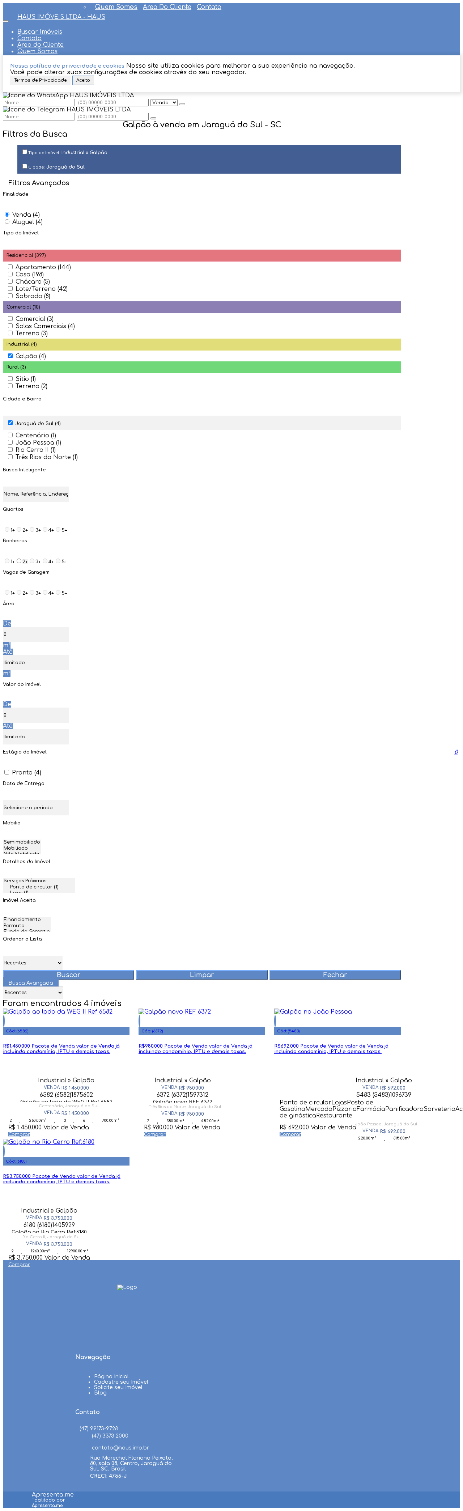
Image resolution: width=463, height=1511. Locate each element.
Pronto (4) (26, 772)
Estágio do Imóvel (25, 752)
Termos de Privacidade (40, 80)
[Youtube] (127, 1325)
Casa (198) (30, 274)
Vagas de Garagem (26, 572)
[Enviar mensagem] (182, 104)
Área (8, 603)
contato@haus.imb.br (120, 1448)
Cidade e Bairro (22, 399)
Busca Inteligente (24, 469)
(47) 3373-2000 (110, 1436)
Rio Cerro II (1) (36, 450)
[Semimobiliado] (22, 843)
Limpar (202, 975)
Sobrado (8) (33, 296)
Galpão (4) (31, 356)
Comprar (19, 1134)
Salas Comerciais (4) (45, 326)
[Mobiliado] (22, 849)
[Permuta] (27, 926)
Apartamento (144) (43, 267)
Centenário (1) (36, 435)
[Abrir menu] (6, 19)
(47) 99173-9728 (99, 1428)
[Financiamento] (27, 920)
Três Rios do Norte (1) (47, 457)
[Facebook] (127, 1311)
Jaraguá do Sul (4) (38, 423)
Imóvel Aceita (19, 900)
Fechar (335, 975)
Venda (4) (26, 215)
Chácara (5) (33, 282)
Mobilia (12, 822)
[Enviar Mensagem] (153, 118)
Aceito (83, 80)
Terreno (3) (32, 333)
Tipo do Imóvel (21, 232)
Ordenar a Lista (22, 939)
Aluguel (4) (27, 222)
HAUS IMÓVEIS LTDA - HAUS (61, 17)
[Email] (127, 1339)
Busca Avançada (30, 983)
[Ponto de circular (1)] (39, 887)
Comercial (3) (35, 319)
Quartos (13, 509)
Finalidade (16, 194)
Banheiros (15, 540)
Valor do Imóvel (22, 684)
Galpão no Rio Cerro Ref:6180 (49, 1231)
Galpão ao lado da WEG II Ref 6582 (66, 1100)
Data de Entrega (23, 783)
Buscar (68, 975)
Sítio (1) (26, 379)
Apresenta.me (53, 1494)
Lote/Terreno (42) (42, 289)
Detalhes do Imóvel (26, 861)
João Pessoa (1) (38, 443)
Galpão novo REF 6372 (182, 1101)
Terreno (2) (31, 386)
